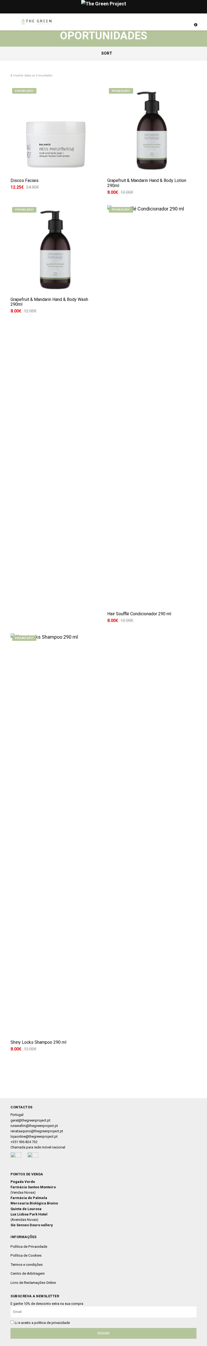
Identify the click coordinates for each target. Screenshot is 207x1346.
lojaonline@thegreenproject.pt (34, 1136)
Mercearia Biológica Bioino (34, 1203)
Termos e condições (27, 1264)
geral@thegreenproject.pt (30, 1120)
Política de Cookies (26, 1255)
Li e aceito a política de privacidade (42, 1323)
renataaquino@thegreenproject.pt (37, 1131)
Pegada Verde (23, 1182)
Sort (106, 53)
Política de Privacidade (29, 1246)
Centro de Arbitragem (28, 1273)
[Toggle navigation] (13, 22)
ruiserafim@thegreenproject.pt (34, 1126)
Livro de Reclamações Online (33, 1282)
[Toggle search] (182, 22)
